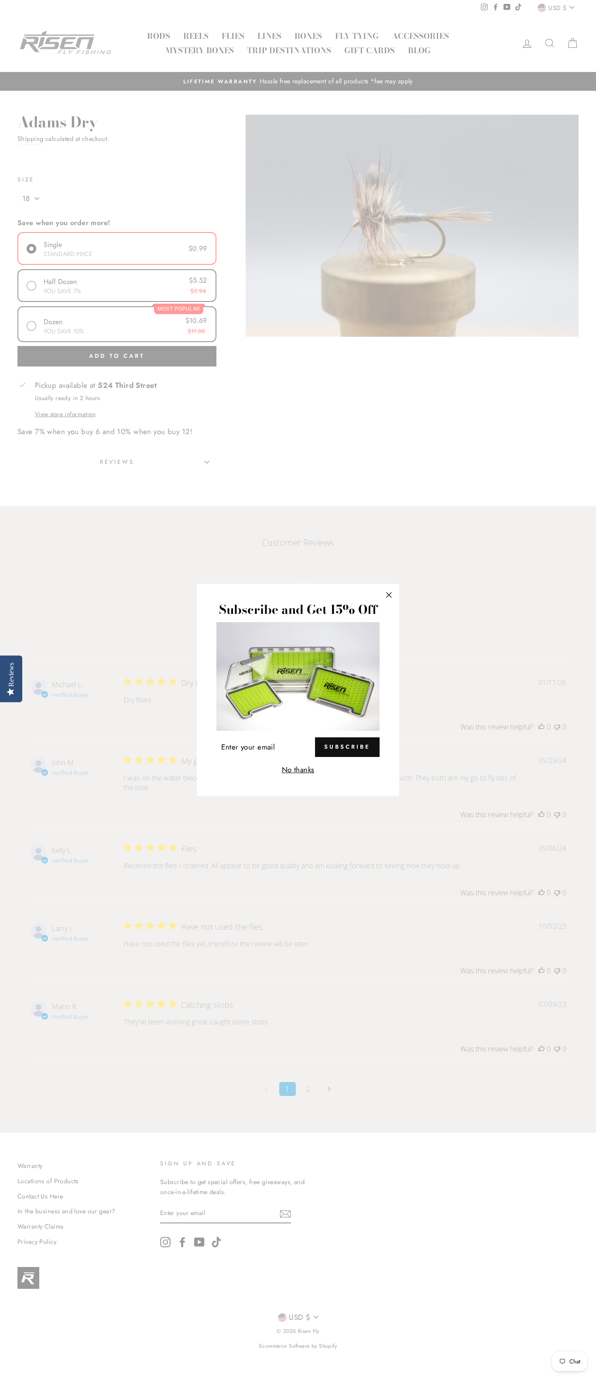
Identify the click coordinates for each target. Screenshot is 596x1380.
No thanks (298, 769)
